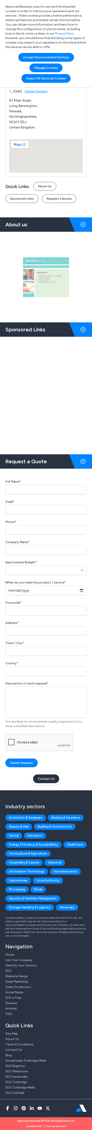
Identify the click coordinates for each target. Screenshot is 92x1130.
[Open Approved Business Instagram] (15, 1108)
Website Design (16, 976)
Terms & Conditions (19, 1044)
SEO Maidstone (16, 1071)
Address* (12, 623)
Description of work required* (26, 683)
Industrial (54, 862)
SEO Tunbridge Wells (20, 1087)
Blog (8, 1055)
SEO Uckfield (14, 1093)
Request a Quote (59, 199)
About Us (45, 186)
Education (34, 835)
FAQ (8, 1014)
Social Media (14, 992)
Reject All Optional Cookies (46, 78)
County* (11, 663)
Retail (38, 889)
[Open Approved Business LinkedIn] (31, 1108)
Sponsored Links (22, 199)
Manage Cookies (46, 68)
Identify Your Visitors (21, 965)
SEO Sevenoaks (16, 1077)
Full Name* (13, 481)
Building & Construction (55, 826)
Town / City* (14, 643)
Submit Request (21, 763)
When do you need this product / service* (35, 582)
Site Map (11, 1034)
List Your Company (19, 960)
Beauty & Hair (19, 826)
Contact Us (46, 779)
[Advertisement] (46, 394)
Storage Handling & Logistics (29, 907)
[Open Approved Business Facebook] (7, 1108)
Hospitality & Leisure (24, 862)
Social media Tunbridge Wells (25, 1060)
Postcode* (13, 603)
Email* (9, 502)
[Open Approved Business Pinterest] (23, 1108)
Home (9, 955)
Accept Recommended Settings (46, 57)
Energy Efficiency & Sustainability (33, 844)
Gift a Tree (13, 998)
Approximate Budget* (21, 562)
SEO (8, 971)
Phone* (10, 522)
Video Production (18, 987)
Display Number (36, 91)
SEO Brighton (15, 1066)
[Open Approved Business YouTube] (40, 1108)
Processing (17, 889)
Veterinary (67, 907)
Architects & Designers (25, 818)
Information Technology (26, 871)
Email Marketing (16, 982)
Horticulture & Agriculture (28, 853)
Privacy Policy (64, 33)
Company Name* (17, 542)
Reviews (11, 1003)
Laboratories (18, 880)
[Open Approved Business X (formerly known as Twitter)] (48, 1108)
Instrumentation (65, 871)
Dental (14, 835)
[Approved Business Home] (81, 1108)
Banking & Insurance (65, 818)
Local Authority (47, 880)
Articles (11, 1008)
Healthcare (75, 844)
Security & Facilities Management (33, 898)
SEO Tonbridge (16, 1082)
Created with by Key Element (46, 1126)
